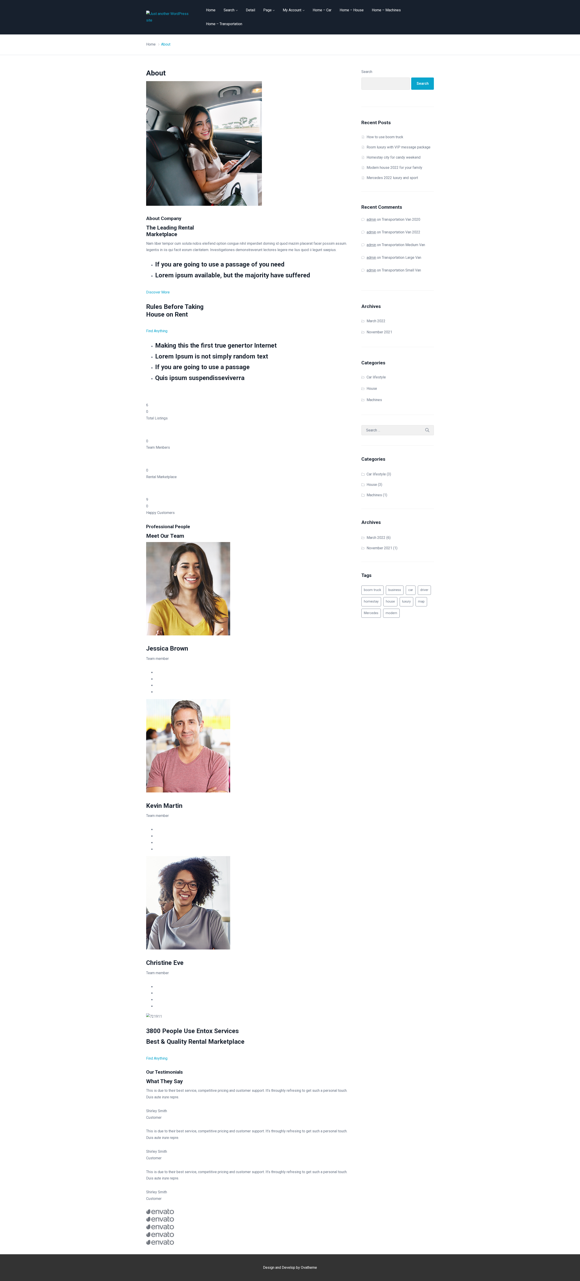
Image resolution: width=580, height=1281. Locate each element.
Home (210, 10)
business (394, 590)
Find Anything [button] (156, 331)
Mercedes (371, 613)
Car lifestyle (376, 377)
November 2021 (379, 332)
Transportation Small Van (401, 270)
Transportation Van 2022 (401, 232)
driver (424, 590)
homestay (371, 601)
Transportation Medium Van (403, 245)
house (390, 601)
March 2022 (376, 321)
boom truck (372, 590)
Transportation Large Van (401, 257)
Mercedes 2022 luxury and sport (392, 178)
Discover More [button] (158, 292)
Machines (374, 400)
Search (229, 10)
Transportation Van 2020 (401, 219)
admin (371, 219)
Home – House (352, 10)
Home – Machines (386, 10)
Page (267, 10)
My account (292, 10)
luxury (406, 601)
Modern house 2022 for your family (394, 167)
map (421, 601)
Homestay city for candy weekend (393, 157)
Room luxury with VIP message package (398, 147)
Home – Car (322, 10)
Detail (250, 10)
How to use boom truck (385, 137)
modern (391, 613)
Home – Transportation (224, 24)
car (410, 590)
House (372, 388)
